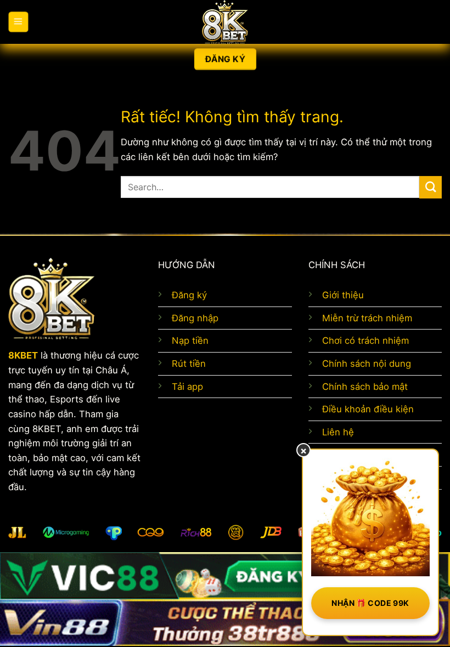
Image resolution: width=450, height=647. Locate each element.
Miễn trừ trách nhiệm (367, 318)
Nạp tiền (190, 340)
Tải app (187, 386)
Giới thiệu (343, 295)
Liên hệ (338, 432)
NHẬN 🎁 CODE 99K (370, 603)
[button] (18, 22)
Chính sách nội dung (366, 363)
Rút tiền (189, 363)
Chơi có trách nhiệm (365, 340)
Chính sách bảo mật (365, 386)
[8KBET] (225, 22)
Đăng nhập (195, 318)
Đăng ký (189, 295)
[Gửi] (430, 187)
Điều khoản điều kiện (368, 409)
